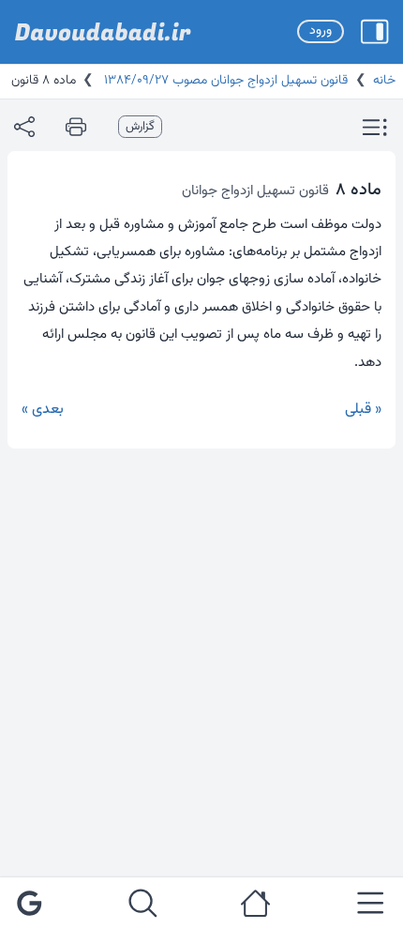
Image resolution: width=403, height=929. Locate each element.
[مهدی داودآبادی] (103, 32)
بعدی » (43, 409)
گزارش (140, 126)
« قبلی (363, 409)
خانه (384, 80)
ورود (320, 31)
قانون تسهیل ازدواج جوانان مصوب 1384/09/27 (224, 80)
